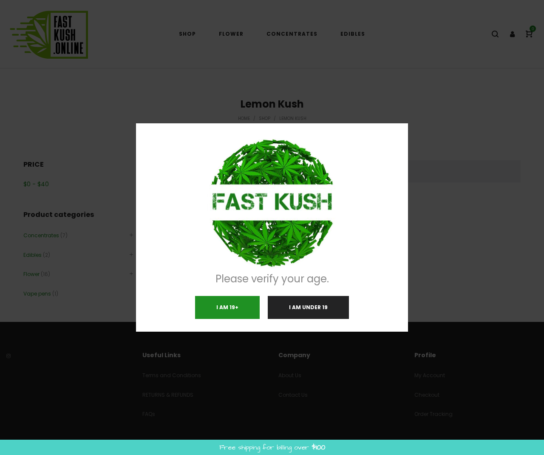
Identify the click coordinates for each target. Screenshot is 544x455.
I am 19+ (227, 307)
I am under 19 (308, 307)
